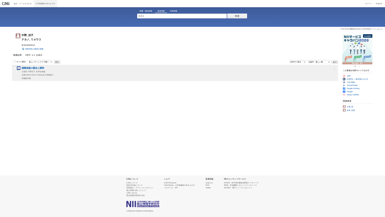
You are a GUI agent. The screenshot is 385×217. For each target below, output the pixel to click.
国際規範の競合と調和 (33, 68)
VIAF (349, 76)
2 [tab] (360, 66)
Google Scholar (353, 88)
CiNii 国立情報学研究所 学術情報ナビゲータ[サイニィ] (6, 3)
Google (350, 92)
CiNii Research (170, 183)
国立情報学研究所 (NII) (135, 195)
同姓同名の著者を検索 (34, 49)
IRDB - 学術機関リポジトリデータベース (240, 185)
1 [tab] (356, 66)
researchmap (352, 85)
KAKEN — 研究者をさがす (357, 79)
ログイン (368, 4)
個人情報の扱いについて (136, 190)
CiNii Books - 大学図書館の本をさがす (179, 185)
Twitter (208, 188)
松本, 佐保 (351, 110)
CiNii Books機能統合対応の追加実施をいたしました (361, 29)
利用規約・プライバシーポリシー (139, 188)
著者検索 (161, 11)
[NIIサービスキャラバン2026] (357, 49)
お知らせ (209, 183)
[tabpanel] (357, 49)
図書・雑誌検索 (146, 11)
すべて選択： (22, 62)
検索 (237, 16)
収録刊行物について (134, 185)
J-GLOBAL (351, 82)
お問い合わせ (131, 193)
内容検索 (173, 11)
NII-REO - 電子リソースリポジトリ (238, 188)
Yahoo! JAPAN (353, 95)
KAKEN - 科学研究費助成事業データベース (241, 183)
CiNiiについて (132, 183)
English (379, 4)
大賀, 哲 (350, 107)
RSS (207, 185)
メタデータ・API (171, 188)
